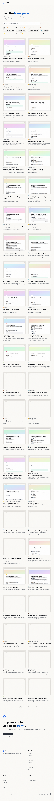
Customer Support (21, 30)
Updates (30, 772)
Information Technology (37, 33)
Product (9, 27)
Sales (42, 27)
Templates (30, 767)
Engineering (18, 27)
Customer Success (8, 30)
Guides (29, 765)
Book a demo (5, 782)
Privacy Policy (31, 778)
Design (26, 27)
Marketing (34, 27)
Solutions (30, 755)
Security (4, 780)
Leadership (25, 33)
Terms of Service (32, 780)
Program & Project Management (11, 33)
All (4, 27)
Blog (29, 769)
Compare (30, 762)
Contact (4, 787)
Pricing (29, 757)
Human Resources (33, 30)
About (4, 778)
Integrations (30, 760)
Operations (44, 30)
